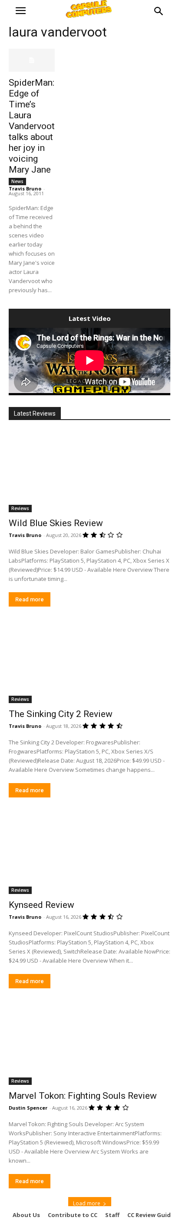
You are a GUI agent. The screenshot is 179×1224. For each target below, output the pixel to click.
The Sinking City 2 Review (61, 714)
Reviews (20, 508)
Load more (86, 1203)
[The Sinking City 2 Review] (89, 662)
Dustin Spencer (28, 1107)
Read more (29, 599)
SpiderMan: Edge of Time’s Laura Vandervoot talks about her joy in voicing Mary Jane (32, 126)
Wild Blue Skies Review (56, 523)
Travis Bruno (25, 188)
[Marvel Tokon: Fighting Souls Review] (89, 1044)
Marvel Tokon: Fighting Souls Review (83, 1096)
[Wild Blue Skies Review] (89, 471)
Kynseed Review (41, 905)
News (17, 181)
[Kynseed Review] (89, 853)
